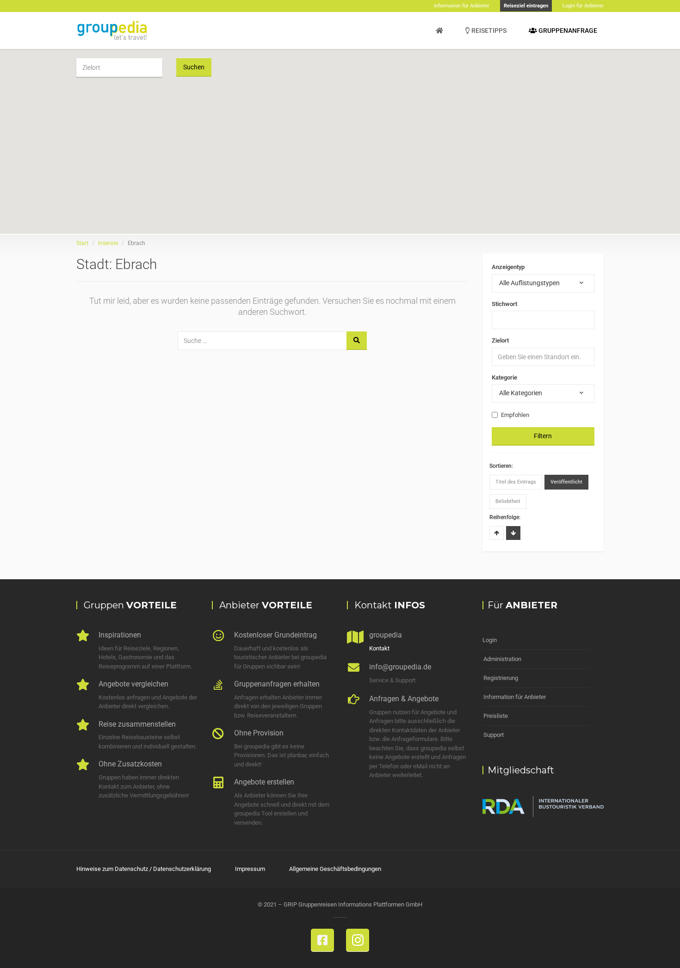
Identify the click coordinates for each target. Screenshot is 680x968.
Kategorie (504, 377)
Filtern (543, 436)
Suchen (193, 67)
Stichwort (504, 303)
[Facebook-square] (322, 940)
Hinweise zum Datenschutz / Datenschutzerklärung (143, 868)
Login (489, 640)
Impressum (250, 868)
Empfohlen (515, 414)
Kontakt (379, 648)
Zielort (500, 340)
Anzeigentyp (508, 266)
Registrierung (500, 677)
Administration (502, 659)
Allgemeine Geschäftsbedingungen (335, 868)
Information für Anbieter (514, 696)
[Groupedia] (439, 30)
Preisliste (495, 715)
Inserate (108, 243)
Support (493, 734)
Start (82, 243)
